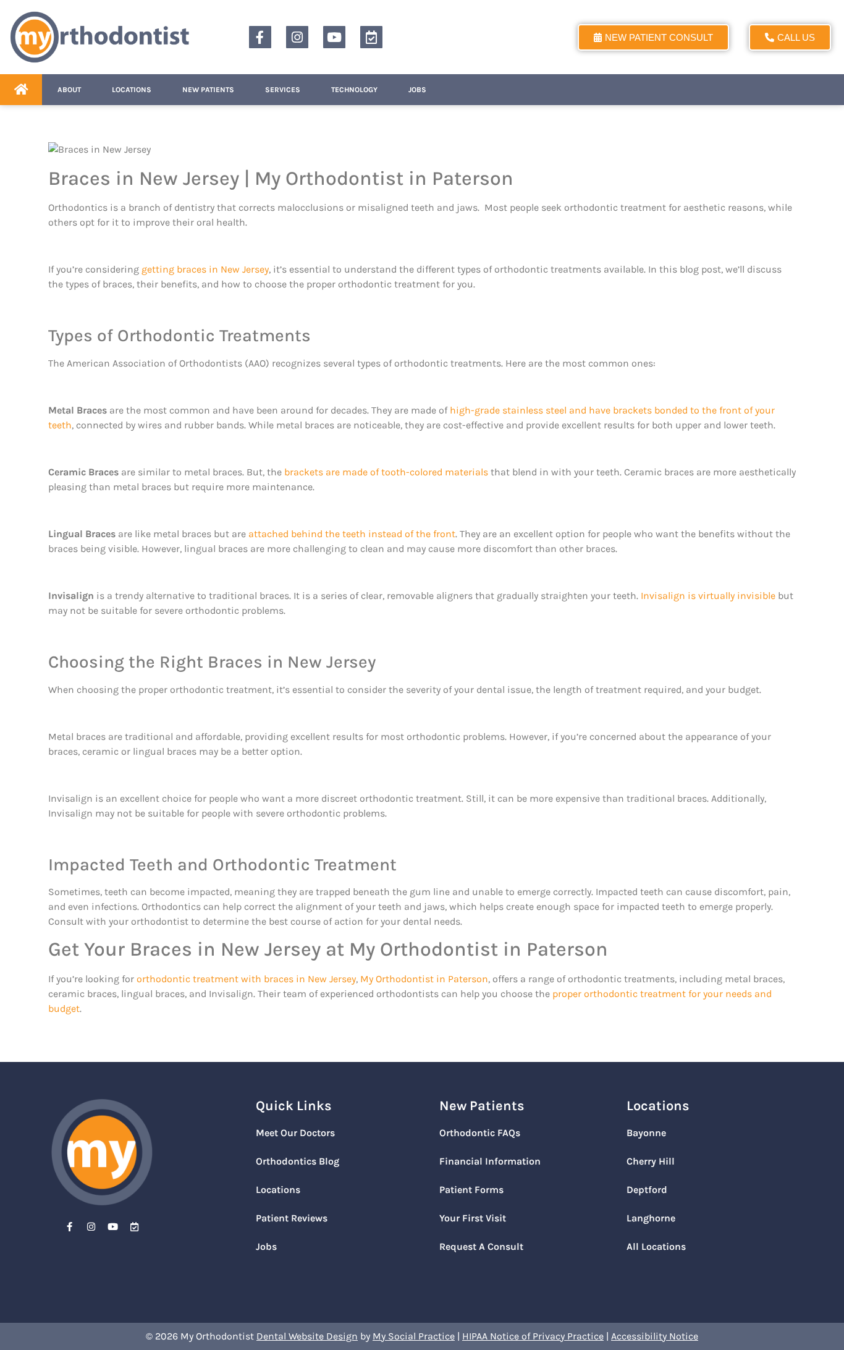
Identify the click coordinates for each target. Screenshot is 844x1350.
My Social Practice (414, 1336)
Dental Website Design (307, 1336)
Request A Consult (481, 1246)
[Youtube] (334, 37)
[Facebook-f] (260, 37)
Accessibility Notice (654, 1336)
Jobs (417, 89)
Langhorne (651, 1218)
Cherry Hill (651, 1161)
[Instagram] (297, 37)
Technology (354, 89)
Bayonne (646, 1133)
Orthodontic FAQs (479, 1133)
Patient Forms (471, 1189)
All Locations (656, 1246)
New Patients (208, 89)
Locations (131, 89)
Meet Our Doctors (295, 1133)
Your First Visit (472, 1218)
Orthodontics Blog (297, 1161)
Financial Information (490, 1161)
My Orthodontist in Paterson (424, 979)
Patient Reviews (291, 1218)
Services (282, 89)
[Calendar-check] (371, 37)
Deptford (647, 1189)
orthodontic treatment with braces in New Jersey (246, 979)
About (69, 89)
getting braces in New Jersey (205, 269)
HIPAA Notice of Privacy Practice (533, 1336)
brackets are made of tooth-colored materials (386, 472)
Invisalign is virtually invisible (708, 595)
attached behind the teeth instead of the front (351, 534)
